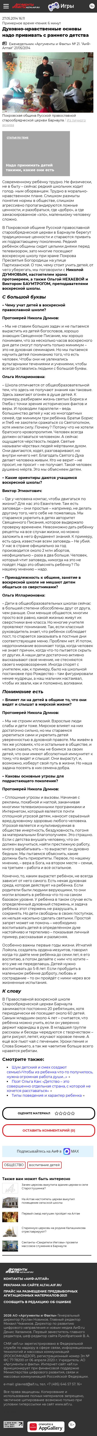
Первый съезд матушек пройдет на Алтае (51, 1213)
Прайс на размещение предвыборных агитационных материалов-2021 (41, 1293)
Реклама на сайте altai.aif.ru (33, 1285)
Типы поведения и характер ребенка (47, 1095)
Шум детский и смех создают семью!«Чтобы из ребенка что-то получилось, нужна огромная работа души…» (50, 1072)
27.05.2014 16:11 (13, 18)
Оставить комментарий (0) (49, 1130)
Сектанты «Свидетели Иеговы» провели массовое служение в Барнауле (50, 1244)
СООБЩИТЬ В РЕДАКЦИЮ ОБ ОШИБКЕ (37, 1302)
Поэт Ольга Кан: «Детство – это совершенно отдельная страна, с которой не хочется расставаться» (49, 1086)
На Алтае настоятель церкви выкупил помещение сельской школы (48, 1200)
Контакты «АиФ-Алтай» (26, 1279)
